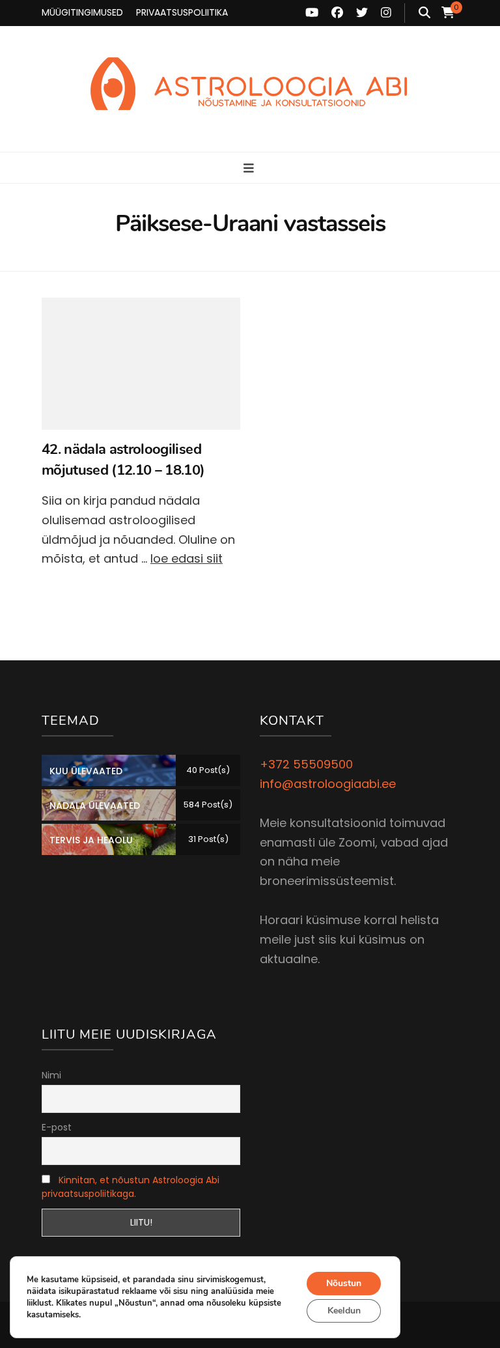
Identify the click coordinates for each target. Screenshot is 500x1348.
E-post (57, 1127)
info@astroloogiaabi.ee (328, 784)
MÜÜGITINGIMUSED (82, 12)
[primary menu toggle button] (250, 168)
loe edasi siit (186, 558)
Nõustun (343, 1283)
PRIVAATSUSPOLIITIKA (182, 12)
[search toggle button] (424, 13)
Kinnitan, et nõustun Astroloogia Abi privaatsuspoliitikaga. (130, 1186)
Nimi (51, 1075)
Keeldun (344, 1310)
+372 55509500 (306, 764)
